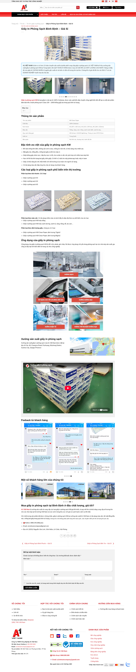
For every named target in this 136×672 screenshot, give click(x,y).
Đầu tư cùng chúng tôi (49, 615)
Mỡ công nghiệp (96, 635)
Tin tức (54, 14)
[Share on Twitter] (64, 535)
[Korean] (113, 1)
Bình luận (26, 558)
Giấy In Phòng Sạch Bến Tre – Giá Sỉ (99, 543)
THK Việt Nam (20, 622)
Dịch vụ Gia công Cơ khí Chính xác (82, 14)
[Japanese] (109, 1)
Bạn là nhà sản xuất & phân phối (53, 609)
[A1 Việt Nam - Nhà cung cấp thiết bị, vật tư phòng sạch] (24, 7)
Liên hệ (63, 14)
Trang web (88, 574)
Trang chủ (15, 23)
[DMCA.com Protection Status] (56, 644)
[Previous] (25, 88)
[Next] (110, 88)
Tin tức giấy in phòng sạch (35, 23)
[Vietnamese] (116, 1)
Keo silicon (94, 655)
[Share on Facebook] (61, 535)
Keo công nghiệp (96, 642)
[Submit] (77, 7)
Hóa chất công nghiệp (98, 645)
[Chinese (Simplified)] (103, 1)
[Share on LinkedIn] (74, 535)
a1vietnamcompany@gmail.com (25, 646)
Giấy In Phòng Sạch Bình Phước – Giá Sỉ (38, 543)
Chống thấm (95, 661)
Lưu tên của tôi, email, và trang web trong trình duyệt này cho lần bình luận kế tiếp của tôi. (55, 583)
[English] (106, 1)
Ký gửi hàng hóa (47, 612)
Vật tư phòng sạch (97, 648)
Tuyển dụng (94, 658)
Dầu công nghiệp (96, 638)
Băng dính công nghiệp (98, 651)
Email (56, 574)
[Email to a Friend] (68, 535)
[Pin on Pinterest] (71, 535)
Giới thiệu (44, 14)
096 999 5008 (31, 644)
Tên (25, 574)
